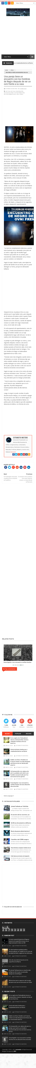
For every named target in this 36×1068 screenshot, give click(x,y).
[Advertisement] (18, 36)
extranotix (18, 1049)
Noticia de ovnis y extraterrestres (14, 92)
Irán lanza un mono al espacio (20, 856)
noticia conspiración (17, 91)
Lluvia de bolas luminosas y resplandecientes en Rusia (18, 750)
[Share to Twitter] (7, 659)
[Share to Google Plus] (10, 659)
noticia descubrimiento (25, 646)
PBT (15, 1051)
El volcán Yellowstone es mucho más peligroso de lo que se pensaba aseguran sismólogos (20, 971)
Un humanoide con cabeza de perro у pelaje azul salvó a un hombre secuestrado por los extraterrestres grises (19, 773)
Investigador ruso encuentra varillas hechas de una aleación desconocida (17, 662)
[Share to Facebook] (5, 659)
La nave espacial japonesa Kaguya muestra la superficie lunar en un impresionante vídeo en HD (19, 941)
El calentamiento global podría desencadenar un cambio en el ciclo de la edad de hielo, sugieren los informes (20, 951)
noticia (8, 91)
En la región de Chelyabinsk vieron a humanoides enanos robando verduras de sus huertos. (19, 740)
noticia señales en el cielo (11, 94)
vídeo (12, 70)
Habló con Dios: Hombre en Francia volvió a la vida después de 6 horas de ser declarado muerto (20, 762)
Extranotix (13, 452)
